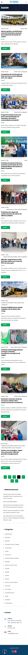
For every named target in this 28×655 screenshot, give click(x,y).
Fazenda (7, 568)
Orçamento (7, 586)
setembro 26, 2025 (4, 28)
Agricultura (7, 537)
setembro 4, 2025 (4, 396)
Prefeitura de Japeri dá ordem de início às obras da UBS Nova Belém (11, 214)
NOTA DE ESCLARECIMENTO (10, 501)
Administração (8, 534)
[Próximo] (16, 481)
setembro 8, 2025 (4, 300)
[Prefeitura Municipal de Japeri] (14, 2)
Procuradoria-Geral (9, 592)
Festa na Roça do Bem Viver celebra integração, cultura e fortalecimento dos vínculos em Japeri (12, 496)
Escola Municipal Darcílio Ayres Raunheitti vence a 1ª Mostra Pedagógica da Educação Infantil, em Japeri (13, 518)
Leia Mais (5, 48)
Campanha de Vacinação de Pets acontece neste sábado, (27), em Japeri (11, 76)
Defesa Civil (8, 554)
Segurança (7, 599)
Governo (12, 209)
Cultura (6, 551)
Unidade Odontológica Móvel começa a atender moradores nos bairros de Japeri (12, 352)
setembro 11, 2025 (4, 254)
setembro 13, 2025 (4, 207)
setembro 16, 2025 (4, 112)
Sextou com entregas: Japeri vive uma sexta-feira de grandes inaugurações (11, 452)
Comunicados (8, 548)
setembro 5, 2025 (4, 347)
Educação (7, 561)
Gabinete (8, 209)
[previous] (5, 477)
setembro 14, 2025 (4, 160)
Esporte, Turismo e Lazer (11, 565)
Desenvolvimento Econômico (12, 558)
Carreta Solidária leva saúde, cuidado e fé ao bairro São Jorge (12, 309)
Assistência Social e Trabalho (7, 302)
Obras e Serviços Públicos (12, 256)
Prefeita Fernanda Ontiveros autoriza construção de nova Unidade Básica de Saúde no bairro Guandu (11, 165)
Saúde (25, 28)
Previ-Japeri (8, 589)
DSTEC (17, 648)
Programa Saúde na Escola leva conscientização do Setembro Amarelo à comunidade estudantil (11, 117)
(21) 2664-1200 (11, 628)
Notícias (22, 28)
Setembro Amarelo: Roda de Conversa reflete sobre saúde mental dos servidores (12, 400)
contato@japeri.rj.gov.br (13, 633)
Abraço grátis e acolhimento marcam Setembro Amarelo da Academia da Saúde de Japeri (11, 34)
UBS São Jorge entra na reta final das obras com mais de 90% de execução (11, 261)
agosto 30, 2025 (4, 443)
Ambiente (7, 541)
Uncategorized (24, 71)
